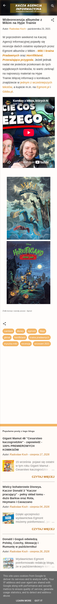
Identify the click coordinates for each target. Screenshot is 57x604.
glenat (7, 337)
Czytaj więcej (43, 476)
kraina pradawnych (39, 337)
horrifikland (19, 337)
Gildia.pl (8, 91)
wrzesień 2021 (41, 343)
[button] (52, 20)
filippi (42, 331)
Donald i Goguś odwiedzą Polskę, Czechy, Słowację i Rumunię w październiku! (20, 543)
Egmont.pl (43, 87)
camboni (8, 331)
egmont (32, 331)
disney (20, 331)
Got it (38, 600)
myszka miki (10, 343)
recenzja (25, 343)
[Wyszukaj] (52, 6)
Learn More (23, 600)
